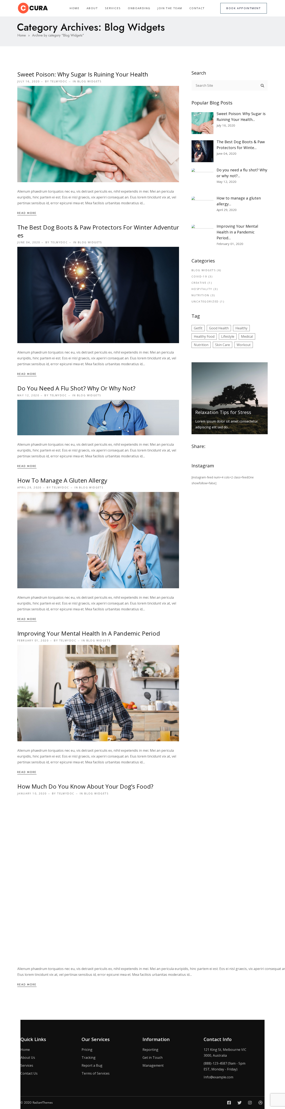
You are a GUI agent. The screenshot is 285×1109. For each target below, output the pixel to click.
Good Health (219, 328)
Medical (247, 336)
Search (262, 85)
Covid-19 (199, 276)
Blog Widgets (89, 81)
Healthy (241, 328)
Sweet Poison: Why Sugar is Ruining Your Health (82, 74)
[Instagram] (250, 1103)
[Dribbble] (260, 1103)
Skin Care (222, 344)
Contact (197, 8)
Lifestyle (227, 336)
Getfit (198, 328)
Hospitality (202, 289)
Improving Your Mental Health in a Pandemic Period (88, 633)
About (92, 8)
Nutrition (200, 295)
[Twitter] (239, 1103)
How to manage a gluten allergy (62, 480)
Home (74, 8)
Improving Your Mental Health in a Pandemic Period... (237, 232)
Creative (199, 283)
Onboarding (139, 8)
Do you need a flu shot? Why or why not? (76, 388)
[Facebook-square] (229, 1103)
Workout (244, 344)
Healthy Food (204, 336)
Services (113, 8)
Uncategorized (205, 301)
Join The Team (170, 8)
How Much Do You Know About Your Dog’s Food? (85, 786)
